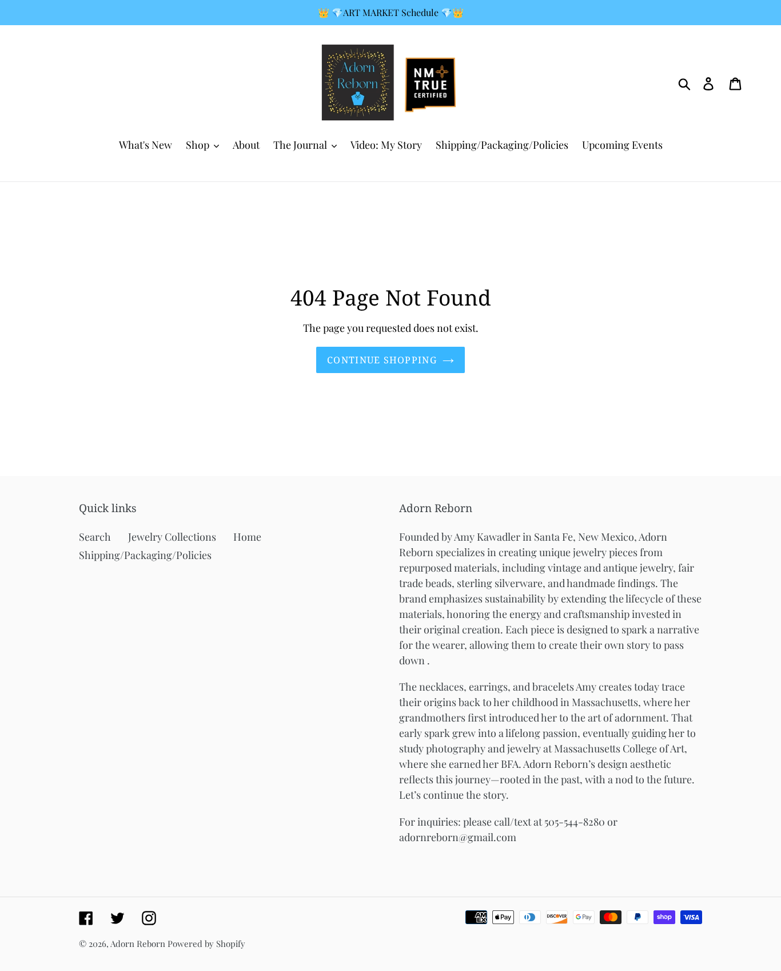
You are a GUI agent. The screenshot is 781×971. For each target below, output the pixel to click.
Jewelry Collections (172, 537)
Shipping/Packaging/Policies (145, 555)
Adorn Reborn (137, 943)
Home (247, 537)
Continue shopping (382, 360)
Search (95, 537)
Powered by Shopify (206, 943)
